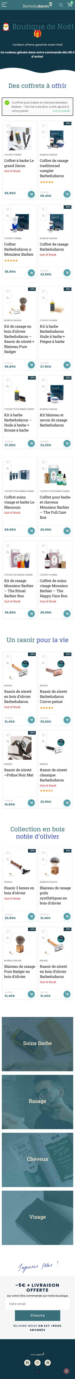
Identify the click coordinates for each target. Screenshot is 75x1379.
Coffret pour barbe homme (19, 409)
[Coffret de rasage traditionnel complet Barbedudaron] (55, 138)
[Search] (61, 5)
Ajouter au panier (67, 194)
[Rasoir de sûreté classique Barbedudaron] (55, 748)
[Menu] (4, 5)
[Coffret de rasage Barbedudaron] (55, 222)
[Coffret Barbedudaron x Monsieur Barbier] (19, 222)
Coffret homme (12, 154)
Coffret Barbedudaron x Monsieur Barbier (18, 249)
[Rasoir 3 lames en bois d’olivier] (19, 866)
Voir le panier (61, 111)
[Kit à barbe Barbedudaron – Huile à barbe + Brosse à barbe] (19, 393)
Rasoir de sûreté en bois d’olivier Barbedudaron (17, 696)
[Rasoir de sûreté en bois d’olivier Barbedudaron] (19, 669)
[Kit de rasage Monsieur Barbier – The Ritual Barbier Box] (19, 558)
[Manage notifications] (66, 1371)
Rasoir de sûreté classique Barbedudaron (53, 774)
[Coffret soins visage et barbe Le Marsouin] (19, 475)
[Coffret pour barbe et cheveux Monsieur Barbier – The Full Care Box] (55, 475)
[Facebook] (27, 1363)
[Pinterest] (48, 1363)
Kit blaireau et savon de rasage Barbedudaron (53, 420)
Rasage (8, 685)
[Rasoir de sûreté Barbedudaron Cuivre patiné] (55, 669)
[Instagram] (37, 1363)
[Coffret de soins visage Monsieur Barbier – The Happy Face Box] (55, 558)
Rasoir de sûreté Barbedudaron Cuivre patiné (53, 696)
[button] (38, 1372)
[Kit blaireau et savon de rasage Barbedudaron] (55, 393)
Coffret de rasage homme (18, 574)
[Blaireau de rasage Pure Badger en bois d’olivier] (19, 944)
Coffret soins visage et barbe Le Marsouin (19, 502)
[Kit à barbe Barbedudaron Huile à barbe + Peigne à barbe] (55, 304)
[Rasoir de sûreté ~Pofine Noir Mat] (19, 748)
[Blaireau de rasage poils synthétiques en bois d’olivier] (55, 866)
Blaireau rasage (48, 154)
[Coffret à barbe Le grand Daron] (19, 138)
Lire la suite (31, 194)
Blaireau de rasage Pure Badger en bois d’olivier (19, 971)
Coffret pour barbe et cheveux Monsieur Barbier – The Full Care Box (55, 507)
